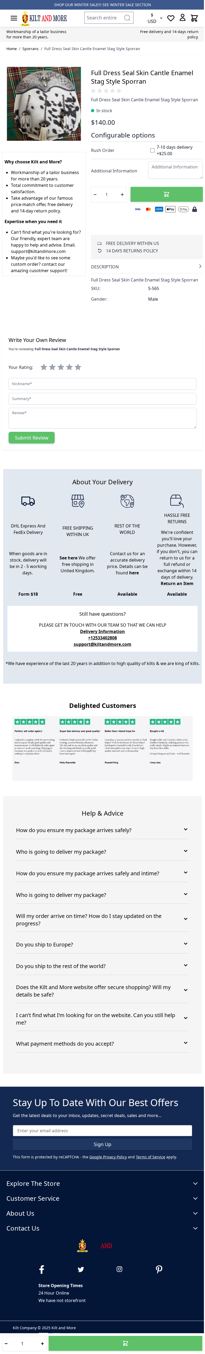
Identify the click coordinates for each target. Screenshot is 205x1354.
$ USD (152, 18)
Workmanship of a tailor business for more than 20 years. (36, 34)
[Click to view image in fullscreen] (44, 104)
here (134, 573)
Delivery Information (102, 631)
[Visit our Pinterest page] (161, 1269)
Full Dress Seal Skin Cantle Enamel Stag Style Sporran (92, 48)
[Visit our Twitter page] (83, 1269)
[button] (107, 91)
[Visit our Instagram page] (122, 1269)
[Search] (127, 18)
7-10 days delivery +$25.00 (174, 150)
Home (11, 48)
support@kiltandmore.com (102, 644)
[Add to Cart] (167, 194)
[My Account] (182, 17)
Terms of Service (150, 1156)
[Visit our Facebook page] (43, 1269)
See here (68, 558)
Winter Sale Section (130, 4)
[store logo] (43, 18)
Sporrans (30, 48)
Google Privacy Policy (108, 1156)
